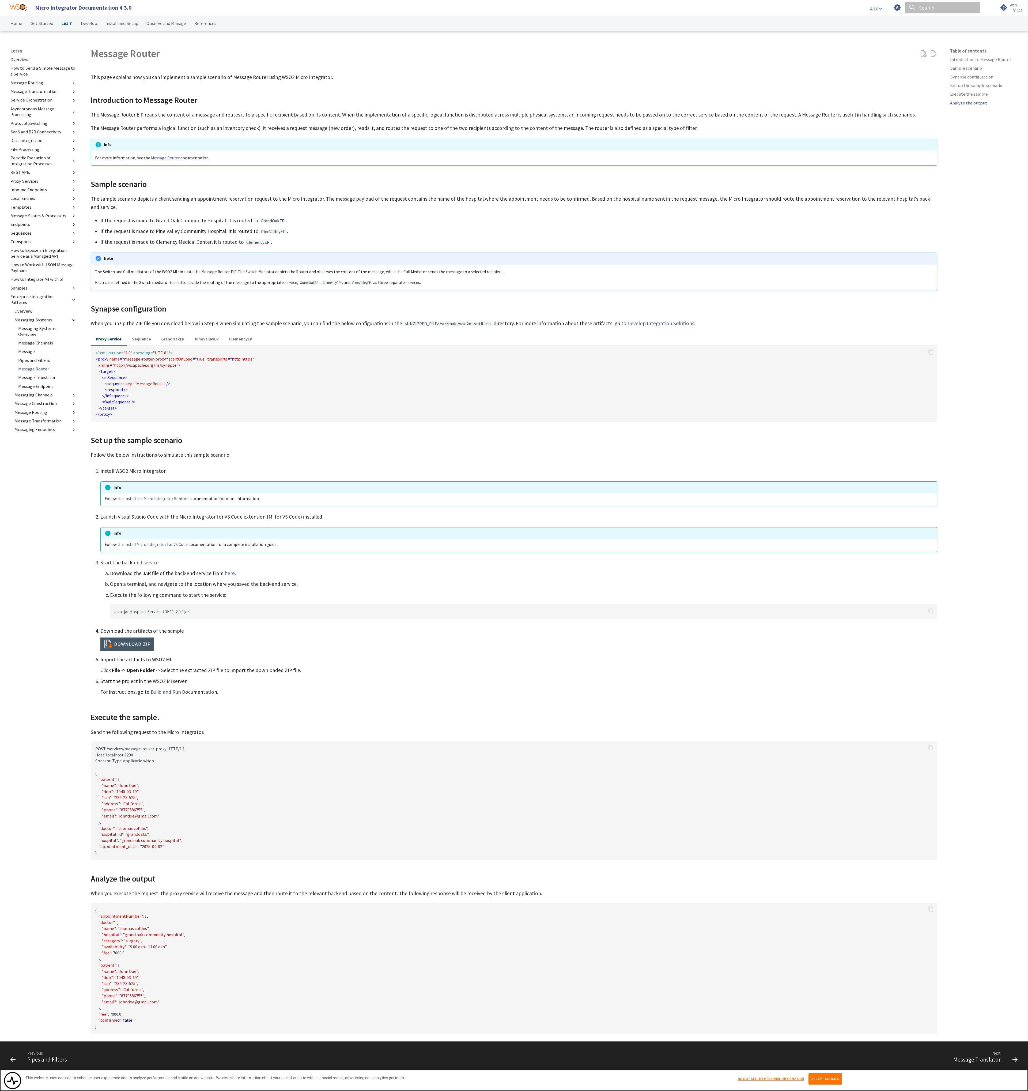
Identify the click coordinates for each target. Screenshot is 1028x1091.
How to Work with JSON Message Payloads (42, 268)
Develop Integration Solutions (661, 323)
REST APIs (20, 172)
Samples (18, 288)
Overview (19, 59)
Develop (89, 23)
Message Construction (35, 404)
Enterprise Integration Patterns (32, 299)
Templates (20, 207)
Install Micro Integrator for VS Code (156, 544)
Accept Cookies (825, 1079)
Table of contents (968, 51)
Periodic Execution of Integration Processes (31, 161)
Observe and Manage (166, 23)
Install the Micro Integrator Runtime (157, 498)
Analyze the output (968, 103)
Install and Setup (121, 23)
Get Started (42, 23)
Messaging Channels (33, 395)
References (205, 23)
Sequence (141, 339)
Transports (20, 242)
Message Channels (35, 343)
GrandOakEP (172, 339)
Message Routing (26, 83)
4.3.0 (874, 9)
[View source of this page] (923, 54)
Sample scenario (966, 68)
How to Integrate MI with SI (36, 279)
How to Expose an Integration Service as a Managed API (38, 253)
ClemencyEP (240, 339)
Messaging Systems (33, 320)
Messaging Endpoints (34, 430)
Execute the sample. (969, 94)
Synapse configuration (971, 77)
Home (16, 23)
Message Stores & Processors (38, 216)
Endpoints (20, 224)
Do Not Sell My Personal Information (771, 1079)
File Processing (24, 149)
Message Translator (36, 378)
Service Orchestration (31, 100)
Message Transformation (34, 91)
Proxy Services (24, 181)
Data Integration (26, 141)
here (230, 573)
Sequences (21, 233)
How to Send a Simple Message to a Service (42, 71)
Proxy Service (109, 339)
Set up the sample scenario (976, 85)
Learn (67, 23)
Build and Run (166, 692)
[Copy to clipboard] (931, 352)
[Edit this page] (933, 54)
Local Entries (22, 198)
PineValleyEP (207, 339)
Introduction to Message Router (980, 59)
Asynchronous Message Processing (32, 112)
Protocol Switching (28, 123)
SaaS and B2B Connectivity (35, 132)
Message (26, 352)
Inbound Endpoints (28, 190)
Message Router (33, 369)
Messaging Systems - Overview (38, 331)
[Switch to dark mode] (897, 7)
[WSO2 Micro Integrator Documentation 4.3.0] (18, 7)
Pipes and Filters (34, 360)
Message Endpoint (35, 386)
